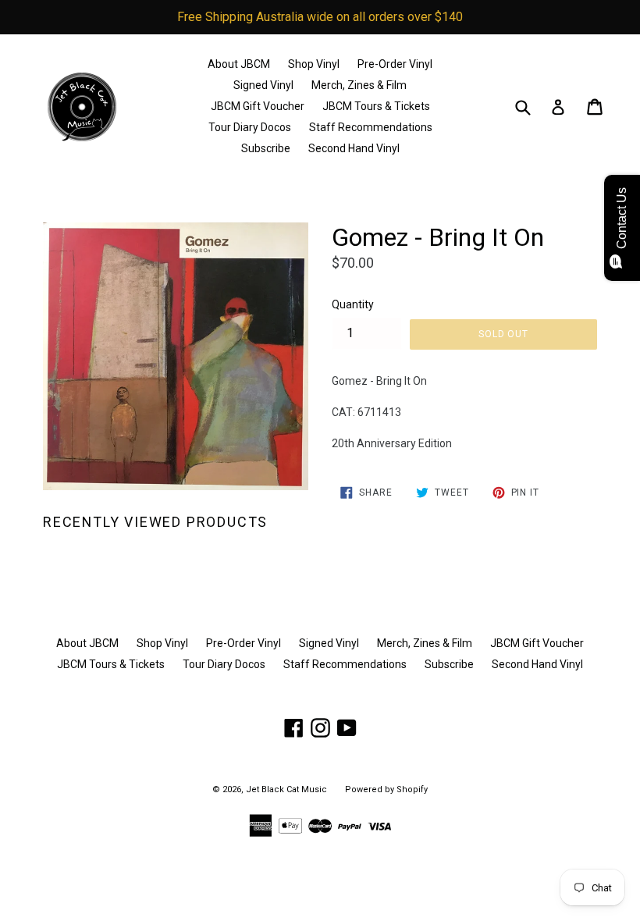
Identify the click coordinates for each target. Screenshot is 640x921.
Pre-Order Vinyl (394, 64)
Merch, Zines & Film (359, 85)
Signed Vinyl (263, 85)
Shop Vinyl (314, 64)
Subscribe (265, 148)
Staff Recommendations (370, 127)
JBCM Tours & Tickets (376, 106)
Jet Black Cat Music (286, 789)
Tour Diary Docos (249, 127)
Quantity (353, 304)
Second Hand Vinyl (354, 148)
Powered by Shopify (386, 789)
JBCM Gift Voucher (257, 106)
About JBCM (239, 64)
